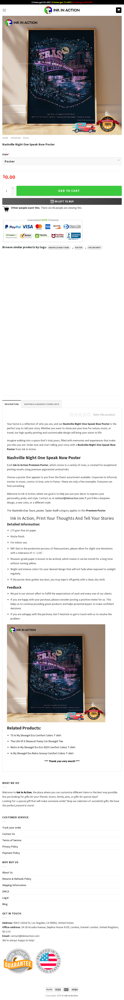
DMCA (5, 891)
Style (5, 154)
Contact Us (8, 834)
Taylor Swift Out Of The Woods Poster (18, 319)
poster (78, 248)
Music (26, 138)
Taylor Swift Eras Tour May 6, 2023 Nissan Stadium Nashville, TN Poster (101, 320)
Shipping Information (14, 885)
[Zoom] (6, 130)
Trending (15, 138)
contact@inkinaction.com (69, 498)
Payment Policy (11, 853)
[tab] (11, 404)
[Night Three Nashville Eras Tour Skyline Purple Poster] (21, 354)
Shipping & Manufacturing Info (41, 404)
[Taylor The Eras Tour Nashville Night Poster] (62, 291)
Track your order (11, 827)
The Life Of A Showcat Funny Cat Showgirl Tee (36, 741)
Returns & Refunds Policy (16, 879)
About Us (7, 872)
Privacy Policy (10, 846)
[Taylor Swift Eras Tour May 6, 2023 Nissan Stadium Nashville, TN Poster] (102, 291)
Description (12, 404)
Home (5, 138)
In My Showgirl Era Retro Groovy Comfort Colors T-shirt (41, 753)
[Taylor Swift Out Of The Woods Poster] (21, 291)
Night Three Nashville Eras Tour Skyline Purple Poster (19, 382)
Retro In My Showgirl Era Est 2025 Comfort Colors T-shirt (42, 747)
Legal (5, 897)
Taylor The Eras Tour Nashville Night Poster (59, 319)
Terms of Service (11, 840)
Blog (5, 904)
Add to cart (69, 191)
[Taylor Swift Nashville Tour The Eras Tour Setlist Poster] (62, 354)
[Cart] (119, 10)
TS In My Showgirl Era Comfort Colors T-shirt (35, 735)
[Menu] (4, 10)
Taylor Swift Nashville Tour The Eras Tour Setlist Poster (62, 382)
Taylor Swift (94, 248)
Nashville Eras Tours (59, 248)
